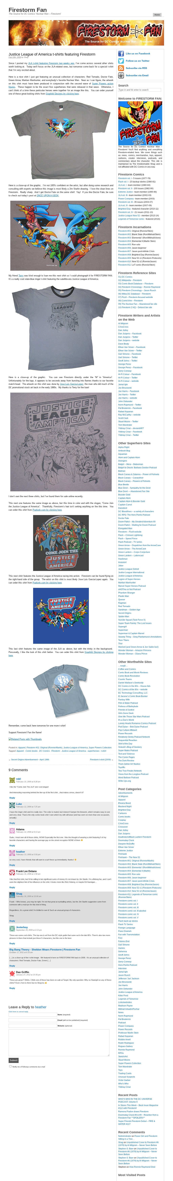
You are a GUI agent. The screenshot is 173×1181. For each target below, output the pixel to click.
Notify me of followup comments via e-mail (29, 1067)
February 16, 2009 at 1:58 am (28, 874)
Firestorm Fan (28, 9)
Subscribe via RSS (136, 68)
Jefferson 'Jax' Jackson (128, 978)
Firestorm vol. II (125, 188)
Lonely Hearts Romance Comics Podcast (137, 723)
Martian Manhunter (127, 582)
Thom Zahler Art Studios (129, 764)
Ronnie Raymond (126, 1050)
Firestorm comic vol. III (128, 907)
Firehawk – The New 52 (129, 857)
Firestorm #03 (124, 238)
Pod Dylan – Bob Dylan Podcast (133, 727)
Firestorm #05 (124, 244)
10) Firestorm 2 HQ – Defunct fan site (135, 307)
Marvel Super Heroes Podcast (132, 586)
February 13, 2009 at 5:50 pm (28, 854)
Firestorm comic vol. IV (128, 914)
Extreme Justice (125, 192)
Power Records (125, 733)
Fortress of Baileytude (128, 706)
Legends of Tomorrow (128, 999)
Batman (121, 471)
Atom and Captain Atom (129, 457)
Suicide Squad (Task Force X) (131, 620)
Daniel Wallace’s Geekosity (130, 683)
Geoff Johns (123, 955)
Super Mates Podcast (128, 750)
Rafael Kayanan (125, 411)
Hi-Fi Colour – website (128, 381)
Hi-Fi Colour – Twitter (128, 378)
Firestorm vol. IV (125, 212)
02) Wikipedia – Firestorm (130, 280)
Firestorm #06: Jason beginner (132, 877)
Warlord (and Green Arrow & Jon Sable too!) (138, 647)
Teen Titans (123, 640)
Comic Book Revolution (129, 676)
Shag (26, 57)
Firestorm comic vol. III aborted (132, 911)
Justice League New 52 (129, 215)
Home (157, 15)
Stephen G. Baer (125, 1148)
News (120, 1012)
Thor (120, 643)
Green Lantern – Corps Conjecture (134, 552)
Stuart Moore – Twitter (128, 421)
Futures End (123, 941)
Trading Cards (124, 1073)
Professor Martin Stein (128, 1033)
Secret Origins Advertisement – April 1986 (30, 759)
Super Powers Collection (100, 747)
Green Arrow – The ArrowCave (132, 549)
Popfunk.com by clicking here (47, 510)
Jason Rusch (124, 975)
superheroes (93, 751)
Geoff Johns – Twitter (127, 361)
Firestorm (55, 751)
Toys (120, 1070)
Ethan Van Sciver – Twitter (130, 350)
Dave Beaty (123, 344)
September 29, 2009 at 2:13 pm (29, 930)
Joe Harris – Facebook (128, 391)
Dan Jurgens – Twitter (128, 337)
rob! (18, 778)
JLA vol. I (122, 185)
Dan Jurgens (124, 833)
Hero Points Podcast (127, 965)
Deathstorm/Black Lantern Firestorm (134, 837)
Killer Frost (123, 995)
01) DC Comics (125, 277)
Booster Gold (124, 495)
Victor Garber (124, 1080)
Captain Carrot (125, 505)
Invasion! (122, 562)
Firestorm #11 (124, 265)
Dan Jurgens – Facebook (129, 333)
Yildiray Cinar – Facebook (130, 432)
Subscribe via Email (137, 75)
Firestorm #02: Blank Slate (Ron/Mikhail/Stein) (139, 864)
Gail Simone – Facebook (129, 354)
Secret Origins (124, 613)
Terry (21, 275)
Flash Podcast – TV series (130, 542)
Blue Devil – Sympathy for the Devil (134, 488)
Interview (122, 968)
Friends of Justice (126, 710)
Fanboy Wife (124, 699)
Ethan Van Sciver (126, 847)
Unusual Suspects (126, 1077)
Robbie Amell (124, 1039)
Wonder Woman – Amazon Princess (134, 650)
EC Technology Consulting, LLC (133, 693)
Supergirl (122, 626)
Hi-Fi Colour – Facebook (129, 374)
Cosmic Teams (125, 679)
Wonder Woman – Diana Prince (132, 654)
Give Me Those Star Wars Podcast (134, 716)
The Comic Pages (126, 757)
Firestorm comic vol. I (128, 901)
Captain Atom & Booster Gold (131, 501)
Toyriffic (121, 767)
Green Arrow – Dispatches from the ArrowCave (139, 545)
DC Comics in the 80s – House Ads (134, 686)
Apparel (22, 747)
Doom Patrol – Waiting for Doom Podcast (137, 525)
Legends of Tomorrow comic (131, 219)
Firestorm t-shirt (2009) (100, 759)
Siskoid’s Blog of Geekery (130, 747)
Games (121, 948)
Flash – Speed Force (127, 538)
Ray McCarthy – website (129, 415)
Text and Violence (126, 754)
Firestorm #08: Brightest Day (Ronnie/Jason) (138, 884)
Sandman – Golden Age (129, 610)
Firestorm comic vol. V (128, 917)
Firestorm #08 (124, 255)
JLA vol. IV (123, 205)
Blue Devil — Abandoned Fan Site (134, 491)
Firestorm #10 (124, 261)
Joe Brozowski (125, 388)
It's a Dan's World (126, 720)
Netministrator (124, 1136)
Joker (120, 566)
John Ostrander (125, 401)
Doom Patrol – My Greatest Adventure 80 (137, 521)
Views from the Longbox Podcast (133, 774)
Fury (120, 938)
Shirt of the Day (125, 744)
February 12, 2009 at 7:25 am (28, 807)
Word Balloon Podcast (128, 777)
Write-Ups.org (124, 781)
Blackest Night (124, 806)
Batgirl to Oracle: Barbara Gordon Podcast (137, 467)
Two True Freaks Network (130, 771)
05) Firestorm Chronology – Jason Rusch (137, 290)
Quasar (121, 599)
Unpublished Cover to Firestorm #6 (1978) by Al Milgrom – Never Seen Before (137, 1151)
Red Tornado (124, 606)
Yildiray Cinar (124, 1087)
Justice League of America (75, 747)
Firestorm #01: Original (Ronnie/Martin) (44, 747)
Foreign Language (126, 928)
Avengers (122, 461)
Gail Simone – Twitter (128, 357)
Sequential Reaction (127, 740)
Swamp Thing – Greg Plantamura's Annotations (140, 637)
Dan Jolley (123, 330)
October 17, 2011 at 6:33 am (21, 952)
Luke (19, 803)
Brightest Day (124, 209)
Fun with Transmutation (129, 934)
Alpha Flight (123, 447)
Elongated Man (125, 528)
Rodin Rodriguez (126, 1043)
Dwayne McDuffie (126, 844)
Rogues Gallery (125, 1046)
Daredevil (122, 508)
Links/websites (125, 1002)
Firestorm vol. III (125, 202)
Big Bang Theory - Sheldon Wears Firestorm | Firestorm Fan (44, 949)
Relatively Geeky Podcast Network (134, 737)
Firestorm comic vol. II (128, 904)
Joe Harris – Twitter (127, 394)
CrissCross (123, 327)
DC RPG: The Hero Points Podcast (134, 515)
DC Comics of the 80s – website (132, 689)
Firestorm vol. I (125, 178)
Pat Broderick (124, 1019)
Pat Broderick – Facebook (130, 408)
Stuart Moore (124, 1060)
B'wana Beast (124, 803)
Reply (12, 798)
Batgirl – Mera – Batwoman (130, 464)
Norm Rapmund (125, 1016)
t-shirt (103, 751)
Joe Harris (123, 985)
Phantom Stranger (126, 593)
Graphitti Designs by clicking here (62, 93)
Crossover (123, 827)
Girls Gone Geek (125, 713)
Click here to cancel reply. (18, 1011)
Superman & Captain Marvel (131, 633)
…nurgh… (123, 666)
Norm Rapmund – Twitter (129, 405)
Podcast (122, 1022)
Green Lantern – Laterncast (130, 555)
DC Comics (44, 751)
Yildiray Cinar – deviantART (131, 428)
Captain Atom (124, 498)
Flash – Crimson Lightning (130, 535)
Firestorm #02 (124, 234)
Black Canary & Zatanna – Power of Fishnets (138, 474)
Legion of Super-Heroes (129, 579)
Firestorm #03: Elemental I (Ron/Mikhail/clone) (139, 867)
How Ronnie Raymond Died (142, 1167)
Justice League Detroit (128, 569)
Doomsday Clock (126, 840)
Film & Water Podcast (128, 703)
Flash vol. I (123, 182)
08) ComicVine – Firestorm (130, 300)
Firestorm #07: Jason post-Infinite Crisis (136, 881)
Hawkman (123, 559)
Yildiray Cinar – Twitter (128, 435)
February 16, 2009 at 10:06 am (28, 896)
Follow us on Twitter (137, 60)
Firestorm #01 (124, 231)
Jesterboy (22, 927)
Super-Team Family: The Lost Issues (135, 623)
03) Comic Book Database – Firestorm (135, 284)
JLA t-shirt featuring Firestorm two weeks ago (51, 63)
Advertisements (125, 793)
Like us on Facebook (138, 53)
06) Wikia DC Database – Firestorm (134, 294)
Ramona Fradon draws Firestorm (133, 1111)
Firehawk (122, 854)
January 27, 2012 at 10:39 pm (28, 975)
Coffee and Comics (127, 669)
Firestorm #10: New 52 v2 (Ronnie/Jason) (137, 891)
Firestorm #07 (124, 251)
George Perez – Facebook (130, 367)
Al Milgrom (123, 323)
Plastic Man (123, 596)
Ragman (122, 603)
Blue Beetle (123, 484)
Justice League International (131, 572)
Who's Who (123, 1083)
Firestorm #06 (124, 248)
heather (20, 851)
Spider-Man (123, 616)
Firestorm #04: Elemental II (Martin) (134, 871)
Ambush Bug (124, 451)
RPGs (121, 1053)
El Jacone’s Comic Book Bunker (133, 696)
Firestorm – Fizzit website (129, 532)
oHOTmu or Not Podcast (129, 589)
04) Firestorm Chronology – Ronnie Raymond (139, 287)
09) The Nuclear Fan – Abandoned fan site (137, 304)
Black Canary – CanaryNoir (130, 478)
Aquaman (122, 454)
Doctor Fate (123, 518)
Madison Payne (125, 1006)
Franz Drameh (124, 931)
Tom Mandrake (125, 425)
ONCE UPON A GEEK (48, 195)
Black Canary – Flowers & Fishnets (134, 481)
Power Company (126, 198)
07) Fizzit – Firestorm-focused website (135, 297)
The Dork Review (126, 760)
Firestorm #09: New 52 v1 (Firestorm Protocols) (139, 888)
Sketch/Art (123, 1056)
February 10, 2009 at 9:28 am (28, 782)
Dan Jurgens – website (128, 340)
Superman (123, 630)
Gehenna (122, 951)
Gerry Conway (124, 371)
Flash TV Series (125, 924)
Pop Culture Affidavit (127, 730)
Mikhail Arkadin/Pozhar (128, 1009)
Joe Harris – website (127, 398)
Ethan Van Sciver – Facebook (131, 347)
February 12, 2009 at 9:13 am (28, 832)
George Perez (124, 364)
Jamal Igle (123, 384)
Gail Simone (124, 945)
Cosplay (122, 820)
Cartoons (122, 813)
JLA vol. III (122, 195)
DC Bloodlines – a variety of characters (136, 511)
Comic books (32, 751)
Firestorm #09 (124, 258)
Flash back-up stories (128, 921)
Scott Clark (123, 418)
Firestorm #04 (124, 241)
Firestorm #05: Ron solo (129, 874)
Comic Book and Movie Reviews (133, 672)
